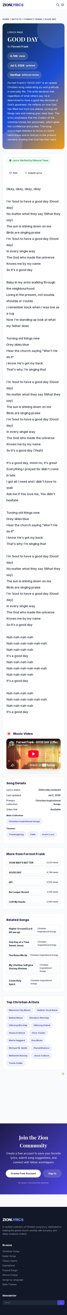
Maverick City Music (20, 1010)
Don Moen (37, 1040)
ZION (12, 5)
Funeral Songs (9, 1270)
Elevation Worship (39, 1017)
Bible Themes (9, 1284)
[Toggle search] (57, 5)
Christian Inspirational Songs (24, 821)
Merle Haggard (17, 1040)
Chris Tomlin (38, 1033)
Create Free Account (23, 1173)
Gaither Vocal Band (47, 1010)
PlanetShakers (41, 1048)
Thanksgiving (16, 834)
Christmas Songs (10, 1251)
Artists (17, 19)
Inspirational (8, 1265)
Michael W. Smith (18, 1048)
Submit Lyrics (35, 173)
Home (5, 19)
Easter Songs (9, 1256)
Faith (33, 834)
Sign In (52, 1173)
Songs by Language (12, 1279)
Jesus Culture (41, 1055)
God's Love (48, 834)
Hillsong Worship (18, 1025)
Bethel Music (16, 1017)
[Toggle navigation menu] (63, 5)
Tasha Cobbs (16, 1063)
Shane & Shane (17, 1033)
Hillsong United (42, 1025)
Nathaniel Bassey (18, 1055)
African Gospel (10, 1275)
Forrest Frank (33, 19)
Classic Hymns (9, 1260)
